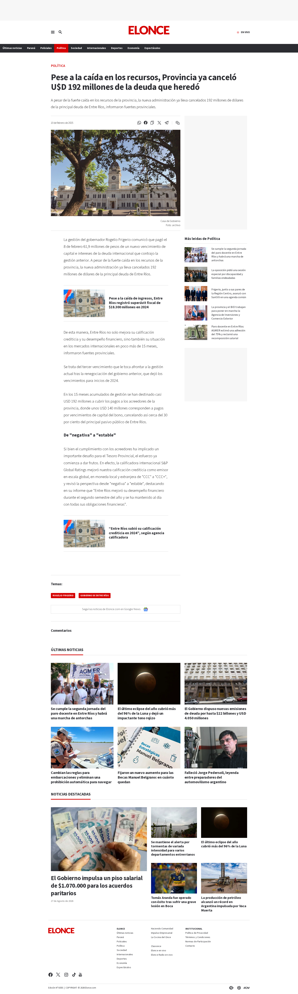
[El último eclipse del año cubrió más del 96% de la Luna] (224, 822)
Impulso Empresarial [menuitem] (161, 933)
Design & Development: (246, 988)
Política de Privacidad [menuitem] (196, 933)
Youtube (80, 974)
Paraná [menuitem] (31, 48)
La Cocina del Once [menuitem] (161, 937)
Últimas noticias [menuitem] (12, 48)
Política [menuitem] (61, 48)
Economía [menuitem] (133, 48)
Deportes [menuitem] (116, 48)
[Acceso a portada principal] (149, 30)
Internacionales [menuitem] (96, 48)
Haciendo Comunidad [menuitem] (162, 928)
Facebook (50, 974)
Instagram (66, 974)
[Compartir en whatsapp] (139, 123)
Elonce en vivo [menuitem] (158, 950)
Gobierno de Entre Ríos (94, 595)
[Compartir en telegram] (167, 123)
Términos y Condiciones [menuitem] (197, 937)
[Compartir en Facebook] (145, 123)
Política (58, 66)
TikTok (74, 974)
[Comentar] (175, 123)
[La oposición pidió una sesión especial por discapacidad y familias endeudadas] (196, 274)
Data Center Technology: (238, 988)
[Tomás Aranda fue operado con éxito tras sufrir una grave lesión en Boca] (174, 878)
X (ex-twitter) (58, 974)
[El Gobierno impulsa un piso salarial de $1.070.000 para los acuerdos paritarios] (99, 839)
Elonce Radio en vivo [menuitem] (162, 955)
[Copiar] (152, 123)
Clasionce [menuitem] (156, 946)
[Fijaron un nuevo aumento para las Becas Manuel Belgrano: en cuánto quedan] (149, 747)
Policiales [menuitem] (46, 48)
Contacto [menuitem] (190, 946)
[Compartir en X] (159, 123)
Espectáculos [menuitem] (152, 48)
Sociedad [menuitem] (76, 48)
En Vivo (245, 32)
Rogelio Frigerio (63, 595)
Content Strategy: (231, 988)
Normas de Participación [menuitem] (198, 941)
